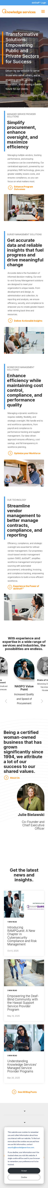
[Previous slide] (6, 701)
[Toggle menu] (43, 11)
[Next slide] (42, 701)
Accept (24, 1171)
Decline (24, 1177)
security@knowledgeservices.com (21, 1147)
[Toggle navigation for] (24, 1112)
